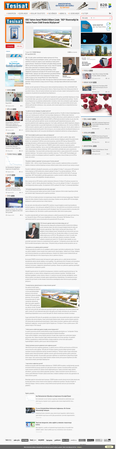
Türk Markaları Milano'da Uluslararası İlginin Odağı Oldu (13, 147)
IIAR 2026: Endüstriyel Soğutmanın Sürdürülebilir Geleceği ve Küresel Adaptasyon (100, 124)
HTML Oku (19, 46)
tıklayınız (79, 447)
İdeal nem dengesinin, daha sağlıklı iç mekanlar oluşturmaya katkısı (54, 423)
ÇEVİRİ (9, 175)
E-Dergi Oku (10, 46)
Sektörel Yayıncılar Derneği (55, 444)
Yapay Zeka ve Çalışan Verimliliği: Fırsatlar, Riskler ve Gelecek (100, 74)
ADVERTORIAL (88, 146)
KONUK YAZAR (88, 82)
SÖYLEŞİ (10, 109)
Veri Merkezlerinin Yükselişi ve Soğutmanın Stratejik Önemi (13, 168)
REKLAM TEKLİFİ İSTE (38, 13)
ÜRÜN (9, 196)
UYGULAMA (87, 133)
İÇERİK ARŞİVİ (23, 13)
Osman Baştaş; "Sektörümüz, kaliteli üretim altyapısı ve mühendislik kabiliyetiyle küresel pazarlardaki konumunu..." (14, 124)
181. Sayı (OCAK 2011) (30, 54)
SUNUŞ (9, 90)
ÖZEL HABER (87, 119)
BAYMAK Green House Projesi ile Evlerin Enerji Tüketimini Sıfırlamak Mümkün (100, 137)
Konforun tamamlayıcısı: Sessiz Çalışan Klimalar (100, 150)
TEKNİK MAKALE (12, 154)
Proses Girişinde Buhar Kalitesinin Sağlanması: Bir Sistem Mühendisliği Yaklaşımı (53, 409)
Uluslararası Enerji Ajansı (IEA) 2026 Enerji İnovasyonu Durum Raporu (100, 87)
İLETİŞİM (85, 13)
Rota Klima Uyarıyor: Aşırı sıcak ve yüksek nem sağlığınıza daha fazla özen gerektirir (14, 210)
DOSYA (9, 133)
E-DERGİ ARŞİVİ (74, 13)
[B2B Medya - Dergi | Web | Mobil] (106, 9)
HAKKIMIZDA (12, 13)
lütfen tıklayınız (83, 444)
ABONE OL (63, 13)
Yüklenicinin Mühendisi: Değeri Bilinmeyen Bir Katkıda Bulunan (13, 189)
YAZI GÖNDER (52, 13)
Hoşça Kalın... (9, 103)
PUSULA (86, 70)
